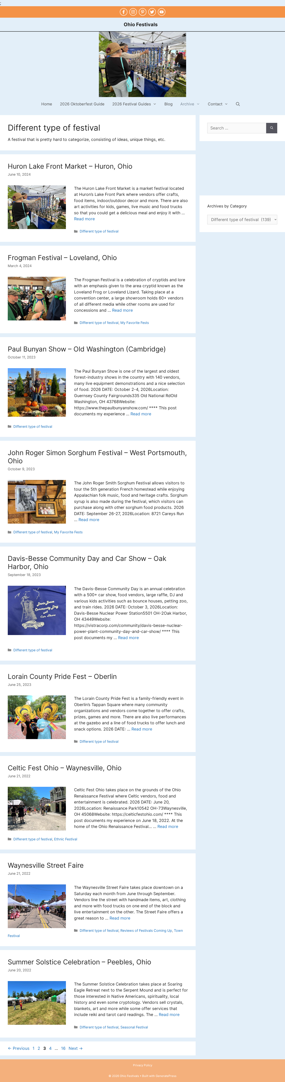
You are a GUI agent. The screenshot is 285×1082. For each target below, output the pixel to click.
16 (63, 1048)
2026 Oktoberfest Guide (82, 104)
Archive (187, 104)
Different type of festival (99, 231)
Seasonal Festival (134, 1027)
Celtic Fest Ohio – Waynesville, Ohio (65, 768)
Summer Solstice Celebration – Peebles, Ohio (79, 962)
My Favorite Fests (134, 323)
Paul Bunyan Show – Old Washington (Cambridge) (87, 349)
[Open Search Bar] (238, 104)
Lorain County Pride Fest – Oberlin (62, 676)
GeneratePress (166, 1076)
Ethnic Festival (65, 839)
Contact (215, 104)
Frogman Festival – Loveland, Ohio (62, 257)
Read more (84, 218)
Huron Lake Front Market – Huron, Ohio (70, 166)
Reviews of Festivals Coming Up (146, 930)
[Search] (271, 128)
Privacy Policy (142, 1065)
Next (76, 1048)
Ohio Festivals (141, 24)
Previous (18, 1048)
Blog (168, 104)
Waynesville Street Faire (46, 865)
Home (46, 104)
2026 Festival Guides (131, 104)
